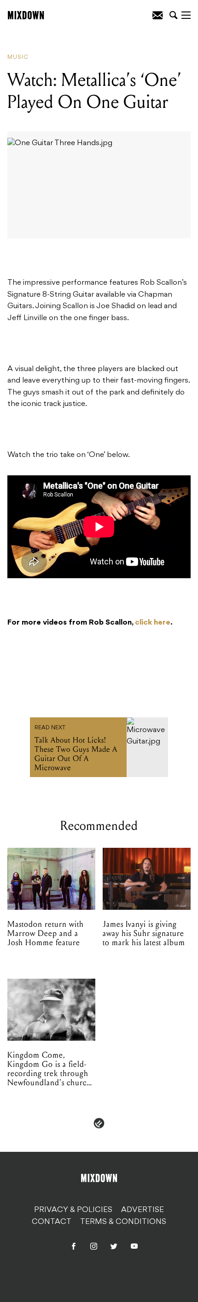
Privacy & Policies (73, 1210)
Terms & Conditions (123, 1222)
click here (152, 622)
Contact (51, 1222)
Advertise (142, 1210)
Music (18, 57)
